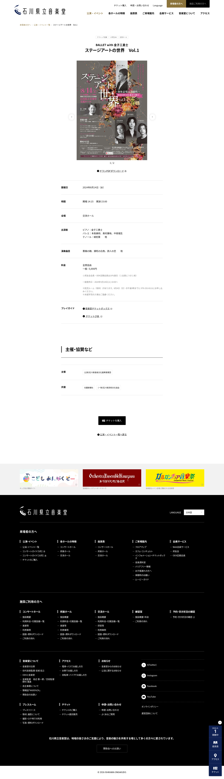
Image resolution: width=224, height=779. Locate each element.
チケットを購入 (114, 420)
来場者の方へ (176, 3)
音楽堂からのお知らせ (111, 666)
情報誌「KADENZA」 (31, 690)
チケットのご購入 (30, 559)
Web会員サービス (181, 546)
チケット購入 (120, 5)
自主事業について (30, 685)
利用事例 (26, 629)
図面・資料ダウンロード (32, 634)
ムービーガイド (142, 579)
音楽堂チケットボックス (97, 308)
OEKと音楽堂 (28, 674)
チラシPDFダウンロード (112, 171)
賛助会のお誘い (29, 694)
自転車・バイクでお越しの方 (74, 674)
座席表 (133, 13)
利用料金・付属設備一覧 (33, 621)
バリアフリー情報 (143, 566)
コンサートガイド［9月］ (32, 551)
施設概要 (26, 616)
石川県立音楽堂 (39, 10)
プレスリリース (28, 709)
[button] (152, 117)
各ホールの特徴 (116, 13)
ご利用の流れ (28, 638)
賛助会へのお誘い (112, 748)
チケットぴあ (92, 316)
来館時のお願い (142, 575)
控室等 (101, 625)
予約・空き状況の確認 (182, 616)
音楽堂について (187, 13)
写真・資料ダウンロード (32, 722)
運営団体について (149, 713)
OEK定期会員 (179, 555)
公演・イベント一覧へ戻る (113, 434)
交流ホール (65, 555)
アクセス (205, 13)
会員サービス (166, 13)
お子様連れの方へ (143, 570)
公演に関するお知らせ (111, 670)
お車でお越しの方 (70, 670)
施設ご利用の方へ (197, 3)
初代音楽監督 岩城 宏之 (33, 670)
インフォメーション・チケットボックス (150, 556)
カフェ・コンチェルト (144, 551)
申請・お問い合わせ (139, 5)
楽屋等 (25, 625)
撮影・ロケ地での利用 (32, 718)
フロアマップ (140, 546)
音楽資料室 (140, 562)
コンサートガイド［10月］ (33, 555)
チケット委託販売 (70, 714)
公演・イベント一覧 (42, 25)
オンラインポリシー (149, 706)
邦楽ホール (65, 551)
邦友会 (176, 551)
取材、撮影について (31, 714)
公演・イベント (95, 13)
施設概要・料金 (142, 616)
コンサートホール (68, 546)
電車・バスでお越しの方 (72, 666)
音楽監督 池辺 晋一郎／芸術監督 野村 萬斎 (39, 680)
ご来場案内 (148, 13)
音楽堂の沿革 (28, 666)
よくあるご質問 (108, 714)
